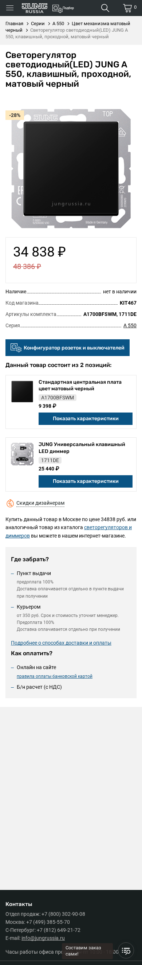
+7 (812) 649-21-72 (58, 930)
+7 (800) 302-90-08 (63, 914)
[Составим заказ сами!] (126, 950)
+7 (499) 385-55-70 (48, 922)
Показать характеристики (86, 418)
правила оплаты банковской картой (54, 676)
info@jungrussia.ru (43, 938)
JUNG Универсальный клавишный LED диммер (82, 447)
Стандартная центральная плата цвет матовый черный (80, 385)
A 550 (130, 325)
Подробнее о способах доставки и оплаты (61, 643)
